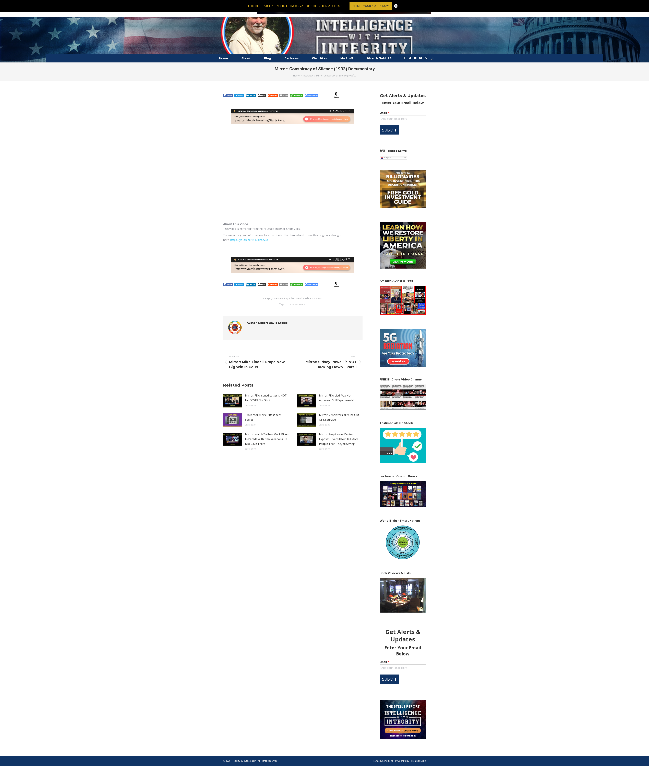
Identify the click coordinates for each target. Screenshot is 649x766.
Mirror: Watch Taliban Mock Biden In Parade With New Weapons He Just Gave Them (267, 439)
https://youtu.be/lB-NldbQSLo (249, 240)
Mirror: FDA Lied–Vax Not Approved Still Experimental (336, 398)
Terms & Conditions (383, 760)
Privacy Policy (402, 760)
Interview (278, 298)
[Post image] (232, 400)
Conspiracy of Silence (296, 304)
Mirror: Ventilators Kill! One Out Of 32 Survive (339, 417)
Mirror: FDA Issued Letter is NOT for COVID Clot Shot (266, 398)
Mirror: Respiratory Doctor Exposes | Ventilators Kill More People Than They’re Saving (338, 439)
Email (384, 113)
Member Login (418, 760)
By (297, 298)
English (387, 157)
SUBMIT (389, 130)
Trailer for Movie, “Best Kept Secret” (263, 417)
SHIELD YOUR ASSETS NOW (371, 5)
